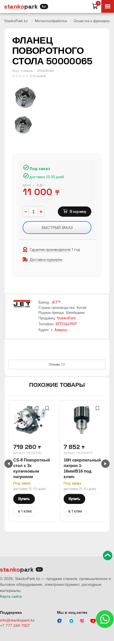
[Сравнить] (36, 408)
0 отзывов (38, 76)
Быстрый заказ (57, 227)
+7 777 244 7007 (15, 625)
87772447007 (66, 324)
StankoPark (66, 318)
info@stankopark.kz (17, 620)
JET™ (56, 302)
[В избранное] (47, 408)
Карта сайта (11, 596)
